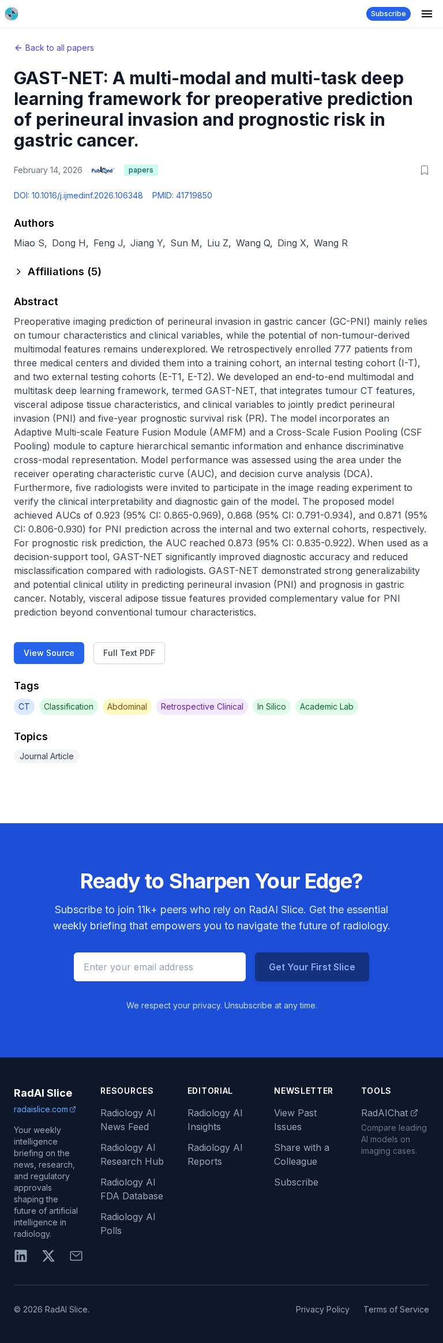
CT (24, 706)
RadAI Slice (43, 1093)
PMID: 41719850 (182, 195)
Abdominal (127, 706)
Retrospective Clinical (202, 706)
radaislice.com (41, 1109)
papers (141, 170)
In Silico (271, 706)
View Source (49, 653)
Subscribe (388, 13)
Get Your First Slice (312, 967)
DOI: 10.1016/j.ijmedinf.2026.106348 (78, 195)
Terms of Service (396, 1309)
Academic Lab (327, 706)
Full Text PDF (129, 653)
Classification (68, 706)
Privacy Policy (323, 1309)
